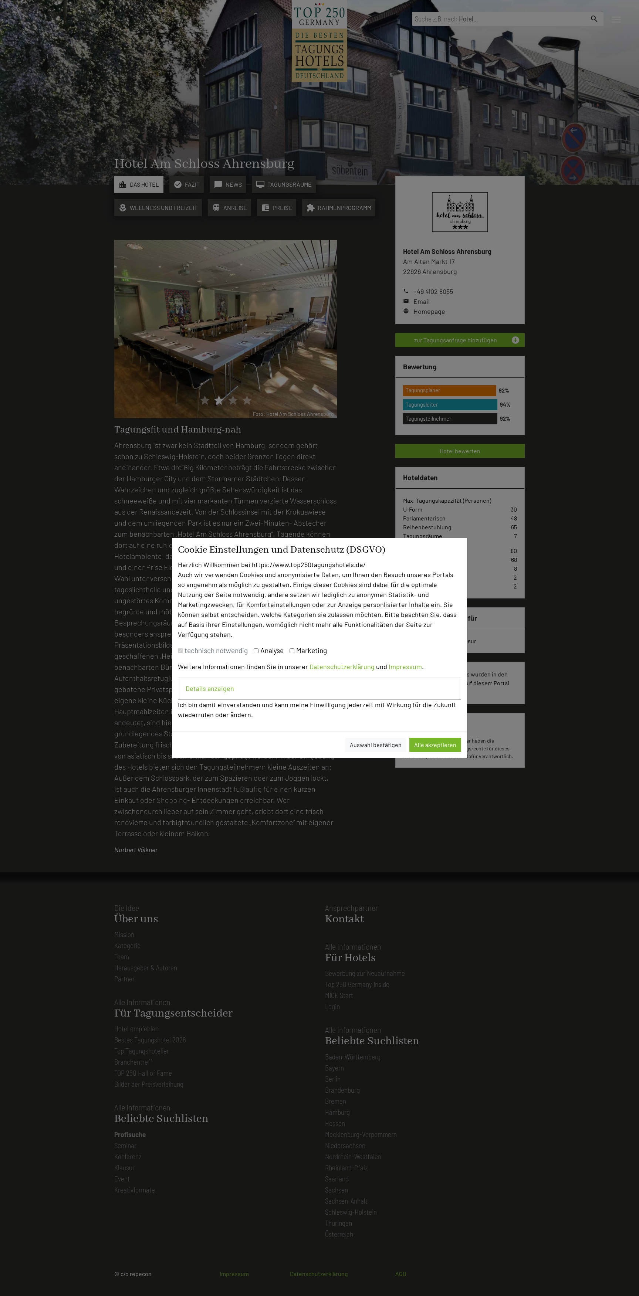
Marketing (311, 650)
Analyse (272, 650)
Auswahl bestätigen (376, 744)
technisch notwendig (216, 650)
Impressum (405, 666)
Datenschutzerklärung (342, 666)
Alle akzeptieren (435, 744)
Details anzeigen (210, 688)
